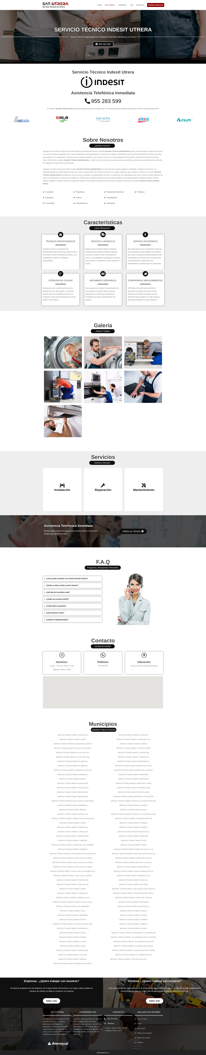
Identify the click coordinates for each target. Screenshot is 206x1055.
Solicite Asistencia (155, 5)
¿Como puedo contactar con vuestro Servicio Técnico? (67, 579)
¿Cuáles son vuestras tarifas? (57, 599)
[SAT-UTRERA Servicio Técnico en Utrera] (55, 5)
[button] (72, 578)
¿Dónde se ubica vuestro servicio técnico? (62, 585)
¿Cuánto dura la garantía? (56, 606)
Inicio (99, 5)
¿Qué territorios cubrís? (55, 613)
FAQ (131, 5)
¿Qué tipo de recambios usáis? (58, 592)
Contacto (140, 5)
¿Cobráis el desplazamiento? (57, 620)
